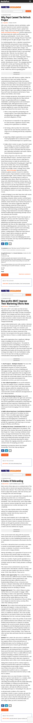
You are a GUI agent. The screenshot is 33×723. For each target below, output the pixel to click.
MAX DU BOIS (5, 718)
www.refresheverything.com (10, 32)
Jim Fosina (5, 306)
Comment (4, 275)
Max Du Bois (6, 483)
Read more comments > (25, 274)
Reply (2, 271)
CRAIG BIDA (5, 283)
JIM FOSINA (5, 463)
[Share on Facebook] (2, 243)
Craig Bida (5, 22)
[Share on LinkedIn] (6, 243)
